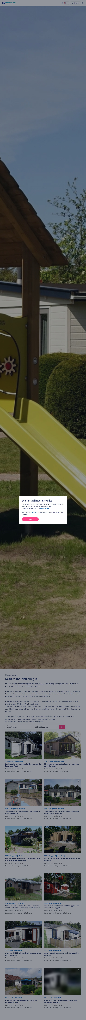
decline (34, 512)
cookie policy (44, 509)
